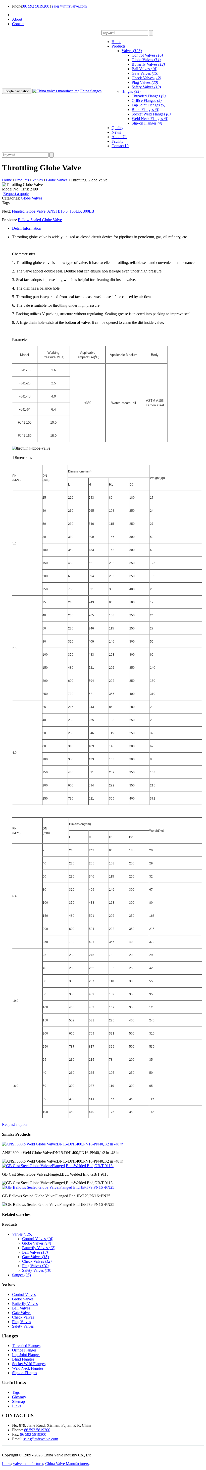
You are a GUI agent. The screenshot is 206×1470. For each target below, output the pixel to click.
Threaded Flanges (149, 96)
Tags (16, 1392)
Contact (18, 24)
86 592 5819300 (33, 1434)
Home (7, 180)
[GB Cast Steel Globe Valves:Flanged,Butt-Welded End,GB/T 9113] (58, 1166)
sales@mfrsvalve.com (69, 6)
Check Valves (146, 78)
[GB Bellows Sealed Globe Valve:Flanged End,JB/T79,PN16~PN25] (58, 1187)
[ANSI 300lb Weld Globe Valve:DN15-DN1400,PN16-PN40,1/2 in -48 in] (63, 1144)
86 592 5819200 (36, 6)
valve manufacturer (28, 1463)
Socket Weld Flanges (151, 114)
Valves (132, 51)
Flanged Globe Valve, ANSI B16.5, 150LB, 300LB (53, 211)
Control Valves (147, 55)
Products (22, 180)
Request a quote (16, 193)
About (17, 19)
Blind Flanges (145, 109)
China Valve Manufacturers (67, 1463)
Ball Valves (144, 69)
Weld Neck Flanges (150, 118)
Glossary (19, 1397)
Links (16, 1406)
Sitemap (18, 1401)
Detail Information (26, 228)
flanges (131, 91)
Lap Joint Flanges (148, 105)
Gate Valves (145, 73)
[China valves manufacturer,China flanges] (66, 91)
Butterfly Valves (148, 64)
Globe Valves (146, 60)
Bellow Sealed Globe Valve (40, 220)
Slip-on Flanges (147, 123)
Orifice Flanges (147, 100)
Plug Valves (145, 82)
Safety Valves (146, 87)
